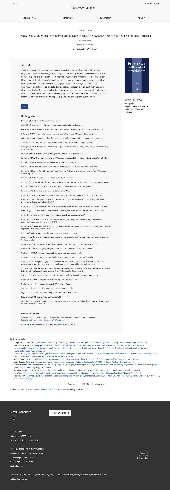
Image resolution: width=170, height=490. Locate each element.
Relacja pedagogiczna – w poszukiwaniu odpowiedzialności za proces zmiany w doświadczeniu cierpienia (71, 345)
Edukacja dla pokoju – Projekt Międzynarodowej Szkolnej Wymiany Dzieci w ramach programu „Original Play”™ (90, 365)
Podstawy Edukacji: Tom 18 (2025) (133, 343)
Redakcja (141, 18)
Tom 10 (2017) (85, 30)
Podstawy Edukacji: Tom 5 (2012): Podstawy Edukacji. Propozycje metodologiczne (104, 359)
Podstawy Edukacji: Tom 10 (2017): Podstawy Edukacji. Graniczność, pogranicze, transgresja (105, 370)
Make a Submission (60, 413)
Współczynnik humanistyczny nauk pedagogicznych (48, 359)
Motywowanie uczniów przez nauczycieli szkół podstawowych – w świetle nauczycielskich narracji (78, 343)
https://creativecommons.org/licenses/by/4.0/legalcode (43, 320)
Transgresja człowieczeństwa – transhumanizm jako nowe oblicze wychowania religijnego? (65, 376)
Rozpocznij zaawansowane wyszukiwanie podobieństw (46, 389)
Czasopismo (68, 18)
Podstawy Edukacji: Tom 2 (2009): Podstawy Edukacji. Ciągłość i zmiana (105, 362)
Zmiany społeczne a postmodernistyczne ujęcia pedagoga (50, 362)
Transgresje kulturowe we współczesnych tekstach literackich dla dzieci (57, 348)
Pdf (24, 106)
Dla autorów (105, 18)
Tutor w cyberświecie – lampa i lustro (51, 370)
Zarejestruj (148, 3)
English (13, 416)
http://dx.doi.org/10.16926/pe (26, 440)
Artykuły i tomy (29, 18)
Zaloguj (156, 3)
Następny (99, 384)
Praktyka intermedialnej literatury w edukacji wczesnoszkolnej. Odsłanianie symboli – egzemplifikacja (70, 373)
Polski (15, 3)
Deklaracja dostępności (20, 479)
